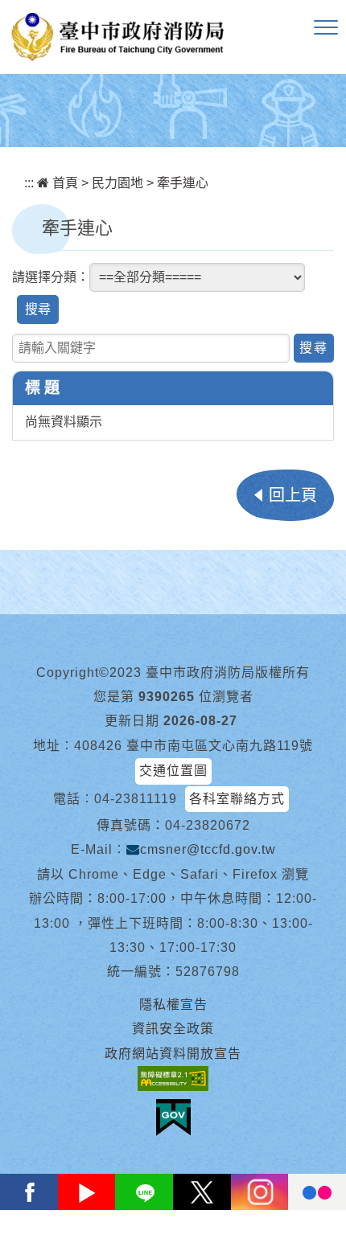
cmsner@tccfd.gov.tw (208, 849)
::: (29, 183)
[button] (326, 28)
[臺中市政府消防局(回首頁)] (117, 37)
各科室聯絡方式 (237, 799)
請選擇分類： (50, 277)
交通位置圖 (173, 770)
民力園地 (117, 183)
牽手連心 (182, 183)
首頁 (63, 183)
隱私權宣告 (173, 1004)
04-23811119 (135, 799)
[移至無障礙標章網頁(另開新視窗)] (173, 1078)
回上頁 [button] (293, 495)
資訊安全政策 (173, 1028)
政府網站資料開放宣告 (173, 1053)
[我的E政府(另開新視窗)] (173, 1117)
